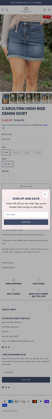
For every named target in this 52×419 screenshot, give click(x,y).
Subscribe (26, 222)
